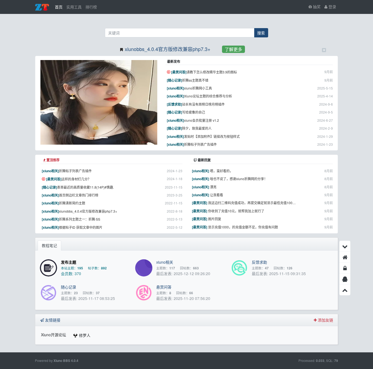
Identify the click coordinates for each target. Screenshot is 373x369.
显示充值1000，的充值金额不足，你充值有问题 (243, 227)
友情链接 (52, 320)
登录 (331, 6)
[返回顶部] (344, 289)
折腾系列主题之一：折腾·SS (79, 219)
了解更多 (233, 49)
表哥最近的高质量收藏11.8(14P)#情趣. (85, 187)
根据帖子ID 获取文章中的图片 (80, 227)
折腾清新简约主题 (72, 203)
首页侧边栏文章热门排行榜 (78, 195)
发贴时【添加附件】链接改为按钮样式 (212, 136)
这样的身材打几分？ (76, 179)
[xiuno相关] (175, 88)
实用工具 (74, 7)
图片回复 (214, 218)
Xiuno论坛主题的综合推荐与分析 (208, 96)
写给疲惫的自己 (193, 112)
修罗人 (84, 335)
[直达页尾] (344, 246)
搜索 (261, 32)
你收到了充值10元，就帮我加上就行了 (236, 211)
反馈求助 (259, 262)
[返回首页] (344, 257)
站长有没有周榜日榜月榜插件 (203, 104)
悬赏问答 (163, 287)
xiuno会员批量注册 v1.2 (201, 120)
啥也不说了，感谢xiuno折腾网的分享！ (238, 178)
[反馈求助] (174, 104)
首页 (59, 7)
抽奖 (316, 6)
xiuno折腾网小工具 (198, 88)
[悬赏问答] (179, 72)
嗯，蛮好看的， (221, 170)
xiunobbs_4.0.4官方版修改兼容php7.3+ (168, 48)
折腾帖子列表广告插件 (200, 144)
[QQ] (344, 278)
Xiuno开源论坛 (53, 334)
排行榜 (91, 7)
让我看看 (216, 194)
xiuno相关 (164, 262)
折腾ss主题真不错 (195, 80)
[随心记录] (174, 80)
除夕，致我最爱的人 (197, 128)
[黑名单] (344, 268)
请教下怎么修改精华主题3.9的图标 (212, 72)
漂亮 (213, 186)
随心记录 (68, 287)
